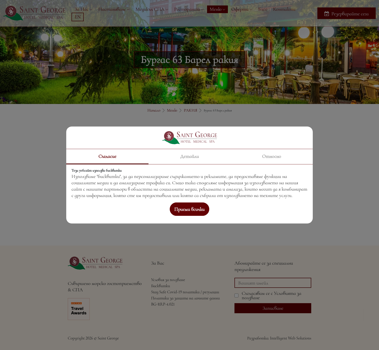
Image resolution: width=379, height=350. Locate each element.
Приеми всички (189, 209)
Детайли (189, 156)
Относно (271, 156)
